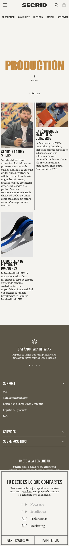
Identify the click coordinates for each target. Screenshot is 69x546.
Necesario (37, 504)
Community (24, 17)
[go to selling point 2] (33, 365)
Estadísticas (38, 511)
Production (8, 17)
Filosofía (38, 17)
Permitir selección (18, 540)
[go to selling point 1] (29, 365)
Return (35, 93)
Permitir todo (51, 540)
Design (50, 17)
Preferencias (38, 519)
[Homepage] (34, 5)
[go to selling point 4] (39, 365)
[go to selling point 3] (36, 365)
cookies (27, 491)
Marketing (37, 526)
